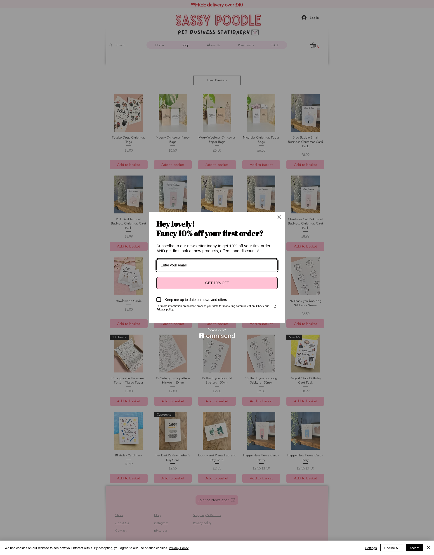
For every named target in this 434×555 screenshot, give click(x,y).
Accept (414, 548)
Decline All (391, 548)
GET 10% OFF (217, 283)
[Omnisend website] (217, 333)
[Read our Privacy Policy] (275, 306)
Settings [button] (371, 548)
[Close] (279, 217)
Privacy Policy (179, 548)
